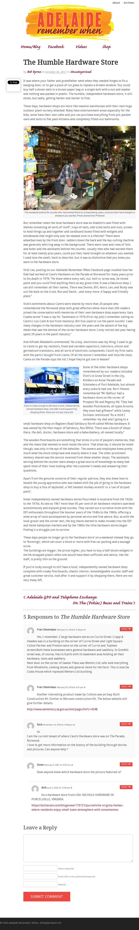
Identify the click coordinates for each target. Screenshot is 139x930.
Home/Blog (30, 46)
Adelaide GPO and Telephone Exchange (60, 596)
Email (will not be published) (76, 877)
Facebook (56, 46)
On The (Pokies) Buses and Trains (103, 602)
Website (62, 884)
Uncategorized (80, 72)
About (116, 2)
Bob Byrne (34, 72)
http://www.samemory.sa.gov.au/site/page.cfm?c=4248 (62, 709)
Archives (129, 2)
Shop (106, 46)
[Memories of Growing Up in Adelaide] (69, 39)
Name (66, 869)
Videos (81, 46)
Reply (124, 629)
